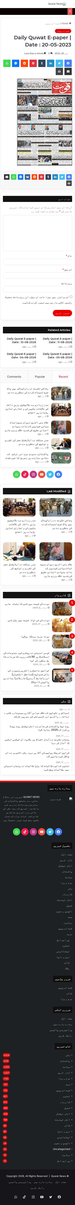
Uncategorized (61, 1149)
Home (65, 23)
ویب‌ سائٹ (66, 283)
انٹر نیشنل (65, 865)
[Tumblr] (48, 177)
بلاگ (67, 968)
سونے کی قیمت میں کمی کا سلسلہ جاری (27, 603)
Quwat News (58, 1176)
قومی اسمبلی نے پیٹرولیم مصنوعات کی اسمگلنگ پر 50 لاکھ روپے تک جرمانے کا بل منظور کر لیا (26, 656)
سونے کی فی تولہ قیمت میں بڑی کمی (28, 620)
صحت (70, 916)
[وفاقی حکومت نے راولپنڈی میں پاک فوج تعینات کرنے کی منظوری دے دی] (61, 393)
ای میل (67, 269)
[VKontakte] (27, 177)
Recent (63, 376)
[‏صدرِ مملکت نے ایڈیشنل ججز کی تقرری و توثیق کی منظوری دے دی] (61, 444)
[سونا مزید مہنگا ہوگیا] (62, 641)
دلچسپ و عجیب (64, 911)
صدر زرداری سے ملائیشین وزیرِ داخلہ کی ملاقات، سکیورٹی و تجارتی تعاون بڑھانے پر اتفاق (26, 408)
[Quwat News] (57, 4)
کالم (67, 962)
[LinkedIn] (55, 177)
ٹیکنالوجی (63, 951)
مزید (69, 934)
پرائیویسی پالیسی (61, 1029)
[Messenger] (20, 177)
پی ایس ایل (63, 939)
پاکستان (67, 871)
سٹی (70, 888)
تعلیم (66, 945)
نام (69, 255)
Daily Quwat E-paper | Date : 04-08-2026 (21, 355)
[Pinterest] (41, 177)
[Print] (69, 183)
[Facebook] (69, 177)
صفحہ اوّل (66, 854)
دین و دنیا (63, 956)
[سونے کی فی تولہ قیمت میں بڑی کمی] (62, 625)
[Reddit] (34, 177)
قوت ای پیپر (52, 23)
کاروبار (67, 894)
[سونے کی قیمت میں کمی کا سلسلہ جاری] (62, 609)
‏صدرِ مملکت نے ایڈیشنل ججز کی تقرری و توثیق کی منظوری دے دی (19, 568)
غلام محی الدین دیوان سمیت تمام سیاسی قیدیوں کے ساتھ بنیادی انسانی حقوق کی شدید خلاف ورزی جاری (26, 426)
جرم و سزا (66, 882)
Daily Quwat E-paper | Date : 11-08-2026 (57, 340)
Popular (40, 376)
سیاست (68, 877)
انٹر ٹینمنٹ (64, 899)
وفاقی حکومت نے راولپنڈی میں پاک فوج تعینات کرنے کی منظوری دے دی (56, 524)
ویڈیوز (68, 922)
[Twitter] (62, 177)
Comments (14, 376)
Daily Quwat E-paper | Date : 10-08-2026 (21, 340)
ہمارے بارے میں (62, 1024)
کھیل (69, 905)
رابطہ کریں (65, 1035)
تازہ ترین (66, 860)
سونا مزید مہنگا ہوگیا (35, 636)
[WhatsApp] (13, 177)
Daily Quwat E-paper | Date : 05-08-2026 (57, 355)
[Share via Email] (6, 177)
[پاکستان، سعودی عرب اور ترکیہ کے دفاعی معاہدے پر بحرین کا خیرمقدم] (61, 458)
